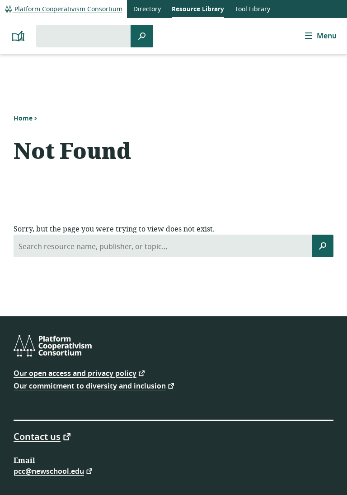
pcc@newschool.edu (49, 471)
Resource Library (198, 9)
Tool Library (252, 9)
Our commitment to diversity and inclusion (90, 385)
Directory (147, 9)
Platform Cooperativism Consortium (67, 9)
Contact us (37, 436)
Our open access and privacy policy (75, 373)
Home (23, 118)
